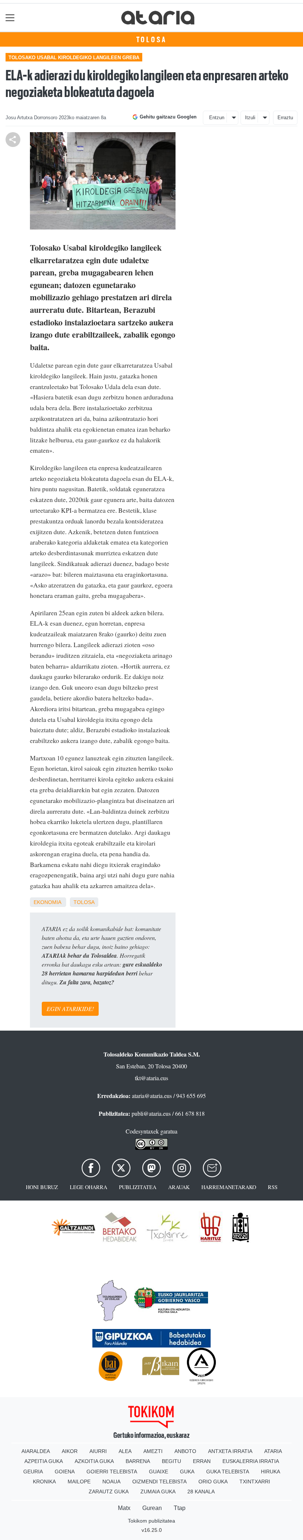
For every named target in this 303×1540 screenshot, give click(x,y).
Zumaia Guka (158, 1491)
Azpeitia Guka (43, 1461)
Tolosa (151, 39)
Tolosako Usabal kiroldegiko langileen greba (73, 57)
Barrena (138, 1461)
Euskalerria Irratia (250, 1461)
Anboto (185, 1451)
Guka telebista (227, 1471)
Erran (202, 1461)
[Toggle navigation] (10, 17)
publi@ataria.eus (151, 1113)
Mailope (79, 1481)
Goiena (65, 1471)
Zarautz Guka (109, 1491)
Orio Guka (213, 1481)
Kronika (44, 1481)
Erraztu (285, 117)
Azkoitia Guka (94, 1461)
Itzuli (250, 117)
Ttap (179, 1508)
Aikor (70, 1451)
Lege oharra (88, 1187)
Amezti (153, 1451)
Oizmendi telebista (159, 1481)
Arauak (179, 1187)
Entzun (216, 117)
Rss (273, 1187)
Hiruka (270, 1471)
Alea (125, 1451)
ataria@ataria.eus (152, 1095)
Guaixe (158, 1471)
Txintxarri (254, 1481)
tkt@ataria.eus (151, 1078)
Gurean (152, 1508)
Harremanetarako (228, 1187)
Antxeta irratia (230, 1451)
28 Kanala (201, 1491)
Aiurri (98, 1451)
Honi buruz (42, 1187)
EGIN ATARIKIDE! (70, 1008)
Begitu (171, 1461)
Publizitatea (137, 1187)
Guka (187, 1471)
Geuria (33, 1471)
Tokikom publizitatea (151, 1521)
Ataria (273, 1451)
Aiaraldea (35, 1451)
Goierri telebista (111, 1471)
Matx (124, 1508)
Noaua (111, 1481)
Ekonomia (47, 902)
